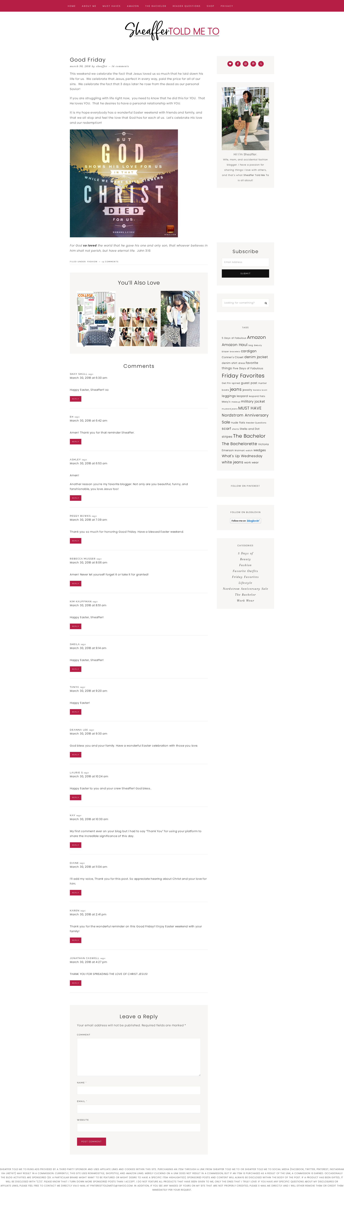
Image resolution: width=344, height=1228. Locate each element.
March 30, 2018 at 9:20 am (88, 691)
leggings (229, 396)
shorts (235, 429)
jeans (236, 389)
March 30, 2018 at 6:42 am (88, 420)
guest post (249, 383)
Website (83, 1120)
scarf (226, 428)
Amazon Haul (235, 344)
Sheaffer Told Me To (172, 30)
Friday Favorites (243, 375)
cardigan (249, 351)
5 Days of (245, 553)
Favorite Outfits (245, 571)
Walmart (240, 450)
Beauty (258, 345)
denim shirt (229, 363)
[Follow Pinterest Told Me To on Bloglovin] (245, 522)
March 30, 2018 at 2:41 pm (88, 914)
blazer (225, 351)
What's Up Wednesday (242, 456)
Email (82, 1101)
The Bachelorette (239, 444)
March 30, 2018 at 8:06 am (88, 562)
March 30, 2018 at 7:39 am (88, 520)
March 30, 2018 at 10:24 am (89, 776)
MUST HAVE (250, 408)
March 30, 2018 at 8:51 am (88, 605)
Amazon (256, 337)
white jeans (232, 462)
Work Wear (245, 600)
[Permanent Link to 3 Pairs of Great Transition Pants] (180, 346)
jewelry (247, 390)
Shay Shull (78, 374)
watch (249, 450)
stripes (227, 437)
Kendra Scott (260, 390)
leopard (242, 396)
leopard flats (257, 396)
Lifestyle (245, 583)
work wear (251, 462)
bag (251, 345)
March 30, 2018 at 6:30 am (88, 378)
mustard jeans (229, 409)
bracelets (235, 351)
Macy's (226, 401)
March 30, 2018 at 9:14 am (88, 648)
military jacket (253, 401)
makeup (235, 402)
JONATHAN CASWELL (84, 958)
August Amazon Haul (138, 335)
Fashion (92, 262)
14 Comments (120, 66)
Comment (83, 1034)
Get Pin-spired (231, 383)
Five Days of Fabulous (248, 368)
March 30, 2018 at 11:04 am (88, 867)
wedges (260, 450)
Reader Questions (256, 422)
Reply (75, 399)
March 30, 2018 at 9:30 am (88, 733)
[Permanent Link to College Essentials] (96, 346)
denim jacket (256, 357)
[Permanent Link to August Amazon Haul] (138, 346)
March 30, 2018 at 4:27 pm (88, 962)
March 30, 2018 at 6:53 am (88, 463)
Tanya (74, 687)
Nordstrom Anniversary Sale (245, 588)
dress (241, 363)
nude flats (238, 422)
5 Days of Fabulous (234, 338)
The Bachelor (249, 436)
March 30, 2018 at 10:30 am (89, 819)
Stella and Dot (249, 429)
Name (82, 1082)
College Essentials (96, 335)
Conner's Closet (232, 357)
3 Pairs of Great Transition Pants (180, 335)
